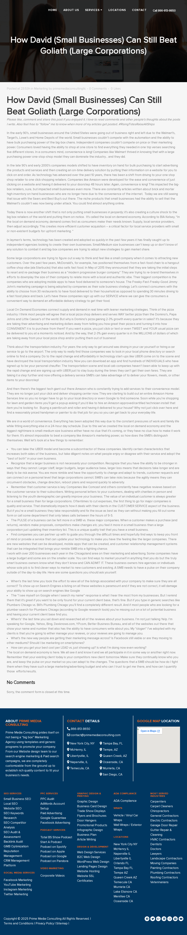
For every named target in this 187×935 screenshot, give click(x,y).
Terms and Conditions (18, 923)
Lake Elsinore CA (125, 892)
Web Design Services (91, 852)
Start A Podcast (51, 842)
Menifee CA (122, 896)
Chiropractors (159, 811)
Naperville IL (122, 854)
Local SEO (11, 804)
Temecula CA (123, 882)
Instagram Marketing (18, 889)
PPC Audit (47, 799)
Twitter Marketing (16, 894)
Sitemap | (62, 923)
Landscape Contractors (166, 858)
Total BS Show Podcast (56, 837)
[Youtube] (181, 918)
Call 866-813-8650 (164, 10)
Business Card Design (92, 806)
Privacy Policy (45, 923)
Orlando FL (121, 863)
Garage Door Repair (164, 825)
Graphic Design (87, 801)
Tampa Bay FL (123, 868)
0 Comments (98, 89)
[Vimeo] (175, 918)
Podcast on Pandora (54, 861)
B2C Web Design (88, 857)
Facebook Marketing (18, 880)
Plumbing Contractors (165, 873)
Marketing (41, 89)
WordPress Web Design (93, 862)
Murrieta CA (122, 887)
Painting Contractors (164, 868)
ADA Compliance (125, 801)
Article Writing (86, 839)
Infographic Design (90, 830)
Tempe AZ (121, 873)
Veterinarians (159, 882)
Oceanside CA (123, 901)
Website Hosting (88, 871)
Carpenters (158, 801)
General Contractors (164, 816)
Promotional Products (92, 825)
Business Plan (86, 835)
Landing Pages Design (92, 866)
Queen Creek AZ (125, 877)
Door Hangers (86, 820)
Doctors (155, 849)
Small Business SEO (17, 799)
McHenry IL (121, 849)
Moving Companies (163, 863)
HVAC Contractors (162, 839)
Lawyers (156, 854)
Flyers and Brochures (91, 816)
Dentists (156, 844)
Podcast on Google (53, 856)
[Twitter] (152, 918)
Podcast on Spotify (53, 847)
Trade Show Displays (91, 811)
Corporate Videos (52, 876)
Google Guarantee (53, 818)
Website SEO (13, 808)
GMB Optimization (16, 846)
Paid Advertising (51, 813)
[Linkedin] (164, 918)
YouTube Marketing (17, 885)
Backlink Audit (13, 842)
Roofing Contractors (164, 877)
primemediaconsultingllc (69, 89)
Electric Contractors (164, 820)
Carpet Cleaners (161, 806)
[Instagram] (169, 918)
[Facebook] (147, 918)
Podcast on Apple (52, 851)
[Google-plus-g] (158, 918)
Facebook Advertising (55, 823)
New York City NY (126, 844)
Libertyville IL (122, 858)
